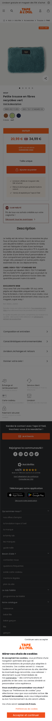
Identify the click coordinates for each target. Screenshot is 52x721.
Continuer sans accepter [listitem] (36, 639)
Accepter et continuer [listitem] (26, 715)
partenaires (11, 677)
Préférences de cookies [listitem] (27, 709)
